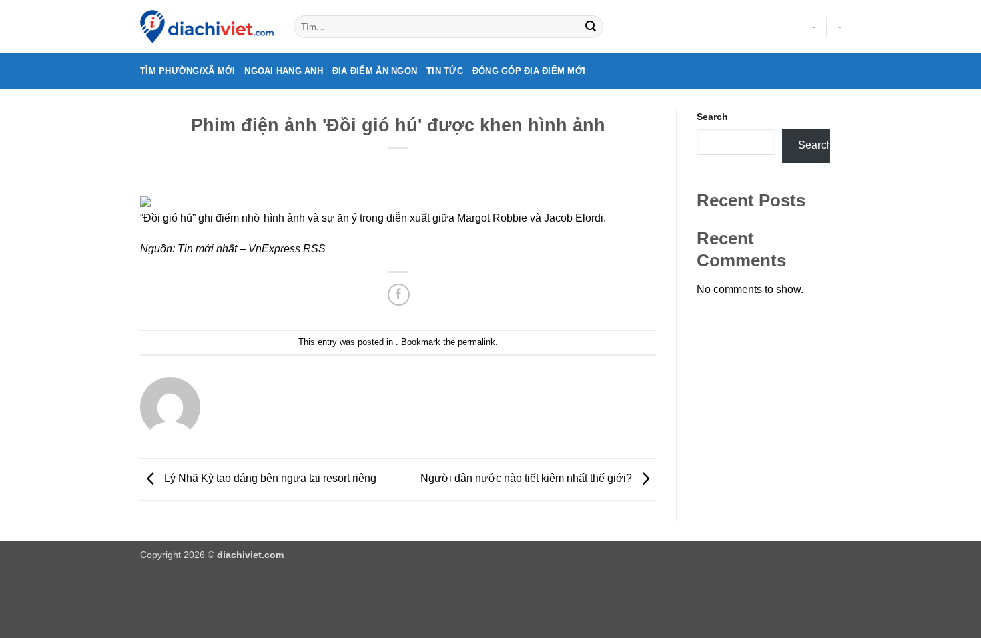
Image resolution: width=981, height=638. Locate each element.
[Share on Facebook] (399, 295)
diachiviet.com (250, 554)
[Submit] (590, 26)
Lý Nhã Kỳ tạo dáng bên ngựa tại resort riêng (268, 479)
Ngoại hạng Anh (283, 71)
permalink (476, 342)
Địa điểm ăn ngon (374, 71)
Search (712, 116)
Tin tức (444, 71)
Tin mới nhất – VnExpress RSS (252, 248)
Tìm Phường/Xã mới (187, 71)
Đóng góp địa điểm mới (528, 71)
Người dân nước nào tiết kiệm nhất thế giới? (527, 479)
